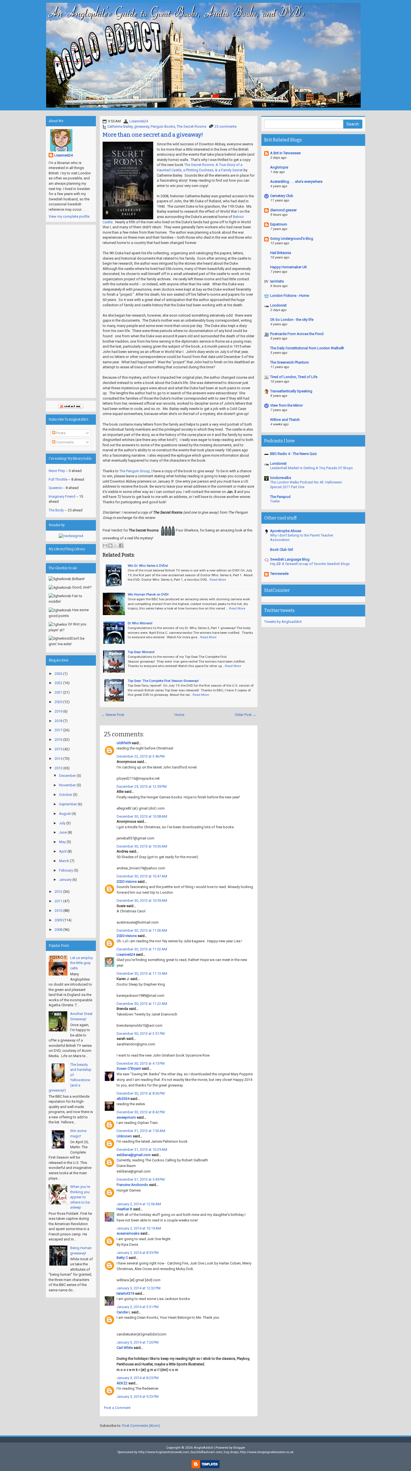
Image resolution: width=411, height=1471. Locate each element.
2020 (58, 702)
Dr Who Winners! (140, 623)
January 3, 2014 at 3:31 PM (138, 1307)
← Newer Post (112, 715)
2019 (58, 711)
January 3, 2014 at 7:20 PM (138, 1342)
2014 (58, 758)
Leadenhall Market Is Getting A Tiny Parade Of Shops (311, 468)
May (62, 842)
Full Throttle (58, 479)
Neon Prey (57, 471)
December (67, 776)
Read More (218, 580)
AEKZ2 (122, 1383)
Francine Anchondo (132, 1185)
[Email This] (105, 545)
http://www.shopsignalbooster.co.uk (267, 1452)
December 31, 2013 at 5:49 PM (141, 1179)
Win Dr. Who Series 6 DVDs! (148, 566)
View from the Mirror (286, 405)
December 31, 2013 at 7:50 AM (141, 1131)
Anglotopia (279, 167)
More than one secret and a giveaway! (153, 134)
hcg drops (231, 1452)
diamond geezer (283, 210)
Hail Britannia (280, 253)
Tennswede (279, 573)
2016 (58, 739)
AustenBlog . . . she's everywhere (296, 181)
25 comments (225, 126)
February (66, 870)
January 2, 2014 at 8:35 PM (138, 1253)
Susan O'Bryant (129, 1068)
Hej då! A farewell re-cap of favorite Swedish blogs (310, 564)
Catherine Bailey (120, 126)
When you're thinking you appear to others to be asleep (80, 1197)
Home (179, 715)
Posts (60, 433)
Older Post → (245, 715)
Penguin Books (163, 126)
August (65, 814)
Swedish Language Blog (290, 559)
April (63, 851)
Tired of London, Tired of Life (293, 377)
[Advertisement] (71, 311)
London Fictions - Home (289, 295)
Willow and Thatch (285, 419)
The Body (56, 510)
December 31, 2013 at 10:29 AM (142, 1149)
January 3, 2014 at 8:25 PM (138, 1378)
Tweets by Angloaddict (283, 622)
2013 (58, 768)
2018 (58, 721)
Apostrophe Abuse (285, 531)
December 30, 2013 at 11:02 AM (142, 949)
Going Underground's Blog (291, 238)
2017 (58, 730)
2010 (58, 910)
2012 (58, 891)
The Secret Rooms (191, 126)
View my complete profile (69, 216)
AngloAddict (203, 1447)
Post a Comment (117, 1408)
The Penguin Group (134, 471)
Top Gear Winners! (141, 652)
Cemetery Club (281, 196)
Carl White (125, 1348)
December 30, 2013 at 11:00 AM (142, 930)
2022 (58, 683)
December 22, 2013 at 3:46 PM (141, 756)
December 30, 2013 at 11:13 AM (142, 973)
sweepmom (126, 1117)
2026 (58, 674)
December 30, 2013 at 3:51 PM (141, 1033)
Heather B (124, 1209)
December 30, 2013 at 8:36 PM (141, 1093)
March (64, 861)
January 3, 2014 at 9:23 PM (138, 1396)
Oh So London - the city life (291, 319)
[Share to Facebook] (121, 545)
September (68, 804)
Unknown (124, 1136)
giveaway (141, 126)
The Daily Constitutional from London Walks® (307, 348)
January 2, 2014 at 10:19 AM (139, 1228)
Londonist (278, 305)
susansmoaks (128, 1233)
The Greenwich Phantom (289, 362)
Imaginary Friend (62, 496)
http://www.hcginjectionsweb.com (163, 1452)
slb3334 (123, 1099)
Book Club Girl (281, 549)
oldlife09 (124, 743)
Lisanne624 (138, 121)
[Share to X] (116, 545)
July (62, 823)
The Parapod (280, 497)
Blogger (239, 1447)
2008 (58, 929)
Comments (64, 442)
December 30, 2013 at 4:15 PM (141, 1063)
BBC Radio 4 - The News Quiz (293, 454)
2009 (58, 920)
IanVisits (277, 281)
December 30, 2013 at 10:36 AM (142, 846)
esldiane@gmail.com (134, 1155)
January (65, 879)
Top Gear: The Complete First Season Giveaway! (163, 681)
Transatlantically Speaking (291, 391)
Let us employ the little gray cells (81, 963)
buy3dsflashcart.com (206, 1452)
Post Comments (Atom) (141, 1425)
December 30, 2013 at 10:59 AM (142, 900)
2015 (58, 749)
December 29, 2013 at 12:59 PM (142, 786)
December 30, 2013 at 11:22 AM (142, 1004)
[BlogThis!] (110, 545)
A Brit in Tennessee (285, 153)
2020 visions (127, 881)
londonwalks (280, 478)
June (63, 832)
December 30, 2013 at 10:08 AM (142, 816)
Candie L (124, 1312)
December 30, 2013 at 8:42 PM (141, 1112)
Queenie (55, 488)
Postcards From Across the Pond (296, 334)
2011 (58, 901)
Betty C (122, 1258)
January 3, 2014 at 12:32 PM (138, 1288)
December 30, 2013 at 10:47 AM (142, 876)
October (65, 795)
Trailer (275, 501)
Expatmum (278, 224)
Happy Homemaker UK (288, 267)
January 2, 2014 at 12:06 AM (139, 1204)
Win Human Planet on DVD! (148, 594)
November (67, 785)
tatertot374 (125, 1293)
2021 (58, 692)
